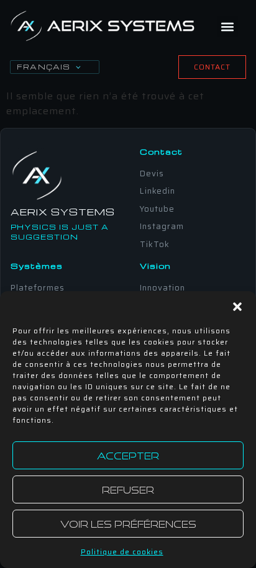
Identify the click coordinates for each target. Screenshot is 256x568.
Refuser (128, 489)
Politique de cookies (122, 551)
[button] (237, 306)
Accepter (128, 455)
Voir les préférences (128, 524)
